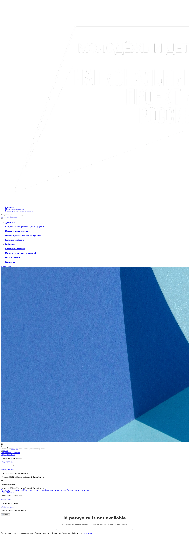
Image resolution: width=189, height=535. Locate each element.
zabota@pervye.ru (7, 469)
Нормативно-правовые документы (32, 227)
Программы (10, 227)
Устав (17, 227)
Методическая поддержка (14, 209)
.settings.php (88, 533)
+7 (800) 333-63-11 (7, 462)
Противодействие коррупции (12, 490)
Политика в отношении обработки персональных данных (44, 490)
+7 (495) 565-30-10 (8, 455)
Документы (9, 207)
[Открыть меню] (2, 218)
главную (14, 449)
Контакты (16, 453)
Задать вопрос (6, 266)
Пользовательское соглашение (78, 490)
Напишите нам (6, 453)
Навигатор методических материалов (19, 211)
